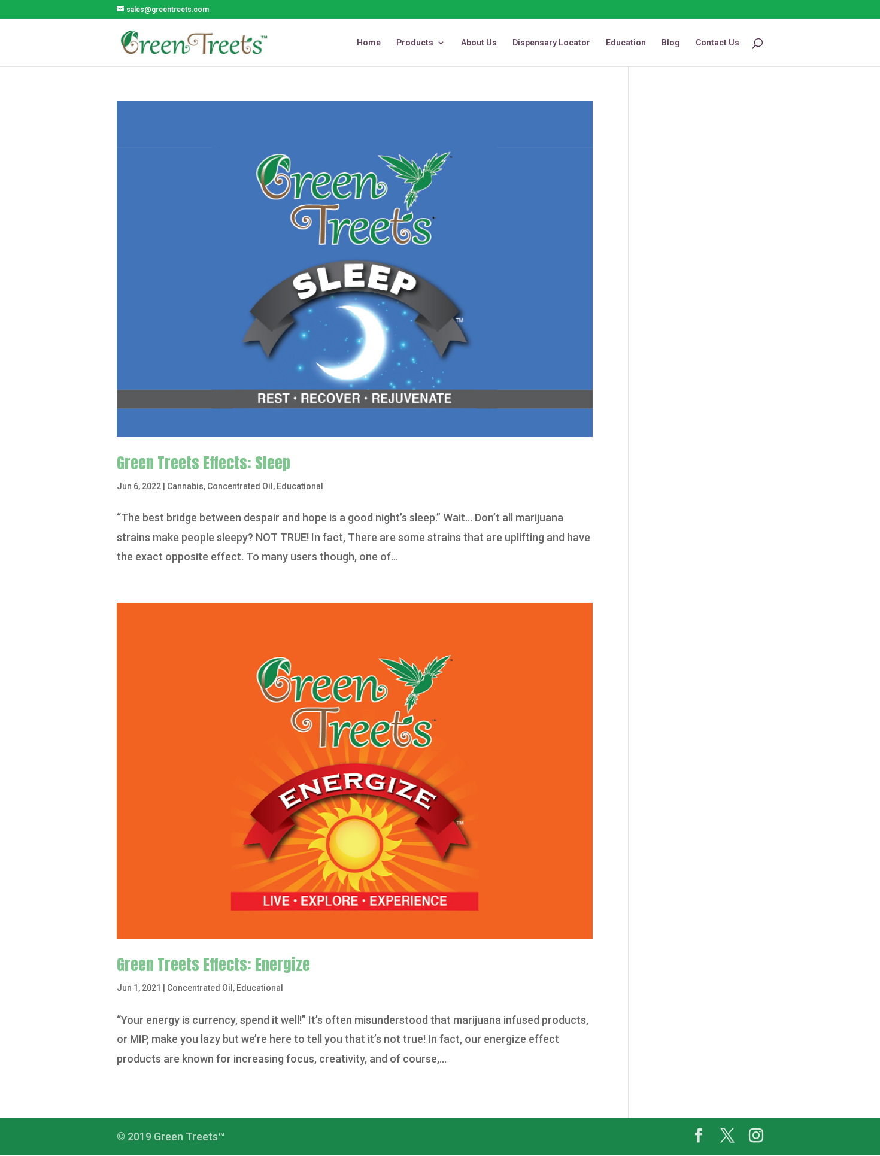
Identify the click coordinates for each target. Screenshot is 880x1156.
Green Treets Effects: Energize (213, 964)
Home (369, 42)
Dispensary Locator (551, 42)
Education (626, 42)
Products (414, 42)
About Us (479, 42)
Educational (300, 486)
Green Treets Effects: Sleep (203, 463)
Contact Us (717, 42)
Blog (670, 42)
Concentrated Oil (240, 486)
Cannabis (185, 486)
